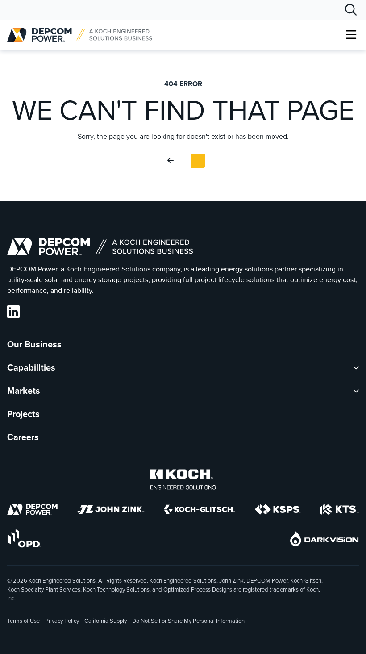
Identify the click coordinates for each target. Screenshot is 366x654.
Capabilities (31, 367)
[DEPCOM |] (79, 35)
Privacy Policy (62, 621)
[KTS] (339, 511)
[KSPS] (277, 511)
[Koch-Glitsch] (199, 511)
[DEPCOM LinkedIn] (13, 312)
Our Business (34, 344)
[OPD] (24, 540)
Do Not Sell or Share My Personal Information (188, 621)
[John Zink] (111, 511)
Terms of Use (23, 621)
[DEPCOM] (32, 511)
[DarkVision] (324, 540)
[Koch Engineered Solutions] (183, 481)
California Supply (105, 621)
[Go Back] (172, 160)
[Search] (351, 10)
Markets (23, 390)
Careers (23, 437)
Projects (23, 413)
